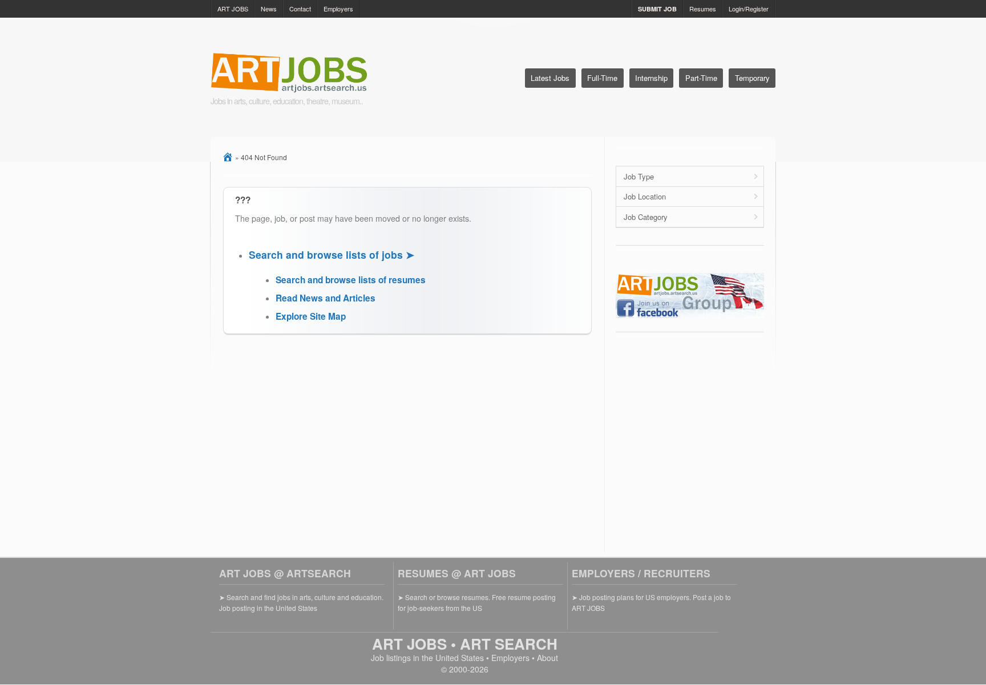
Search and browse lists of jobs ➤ (331, 254)
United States (459, 657)
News (269, 8)
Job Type (639, 176)
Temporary (752, 77)
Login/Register (749, 8)
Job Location (645, 196)
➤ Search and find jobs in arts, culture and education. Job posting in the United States (301, 602)
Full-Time (602, 77)
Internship (651, 77)
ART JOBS (232, 8)
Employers (338, 8)
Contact (300, 8)
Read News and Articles (325, 298)
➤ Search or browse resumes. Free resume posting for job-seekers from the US (477, 602)
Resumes (702, 8)
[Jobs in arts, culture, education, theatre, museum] (317, 73)
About (547, 657)
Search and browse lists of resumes (351, 280)
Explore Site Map (311, 316)
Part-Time (701, 77)
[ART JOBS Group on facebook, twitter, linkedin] (690, 315)
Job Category (646, 216)
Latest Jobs (550, 77)
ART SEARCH (508, 643)
